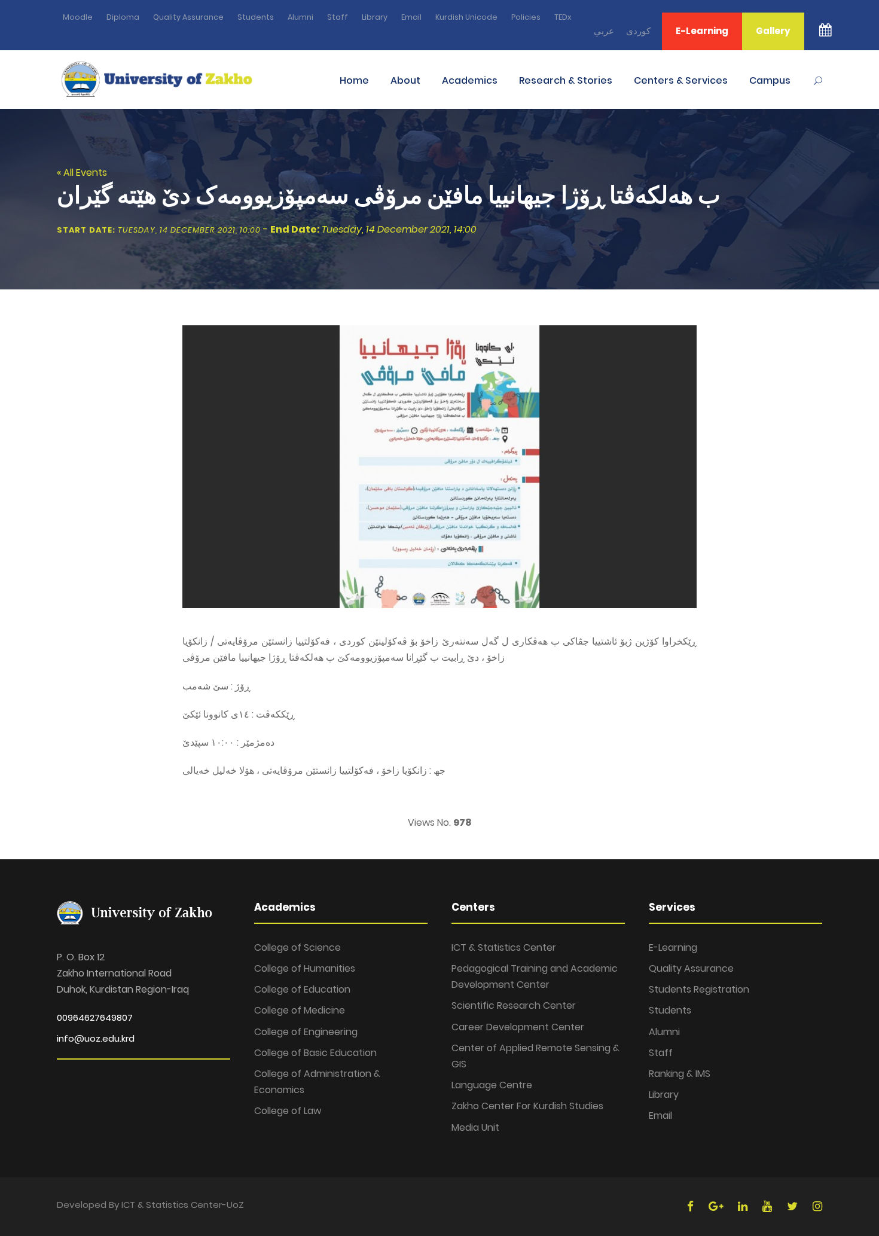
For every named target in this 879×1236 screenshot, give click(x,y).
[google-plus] (717, 1206)
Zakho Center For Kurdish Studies (527, 1106)
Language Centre (491, 1085)
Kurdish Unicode (466, 17)
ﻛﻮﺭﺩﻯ (638, 31)
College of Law (287, 1111)
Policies (526, 17)
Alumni (300, 17)
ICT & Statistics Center (503, 947)
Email (411, 17)
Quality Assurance (188, 17)
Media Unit (475, 1127)
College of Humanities (304, 968)
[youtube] (768, 1206)
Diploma (122, 17)
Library (374, 17)
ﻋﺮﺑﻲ (604, 31)
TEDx (562, 17)
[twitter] (794, 1206)
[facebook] (692, 1206)
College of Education (302, 989)
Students (255, 17)
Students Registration (699, 989)
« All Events (82, 172)
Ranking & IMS (679, 1074)
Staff (337, 17)
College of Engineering (306, 1032)
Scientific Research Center (513, 1005)
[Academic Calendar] (825, 36)
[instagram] (817, 1206)
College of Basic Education (315, 1053)
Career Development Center (517, 1027)
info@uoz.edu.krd (96, 1038)
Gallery (773, 31)
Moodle (78, 17)
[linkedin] (744, 1206)
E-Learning (702, 31)
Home (354, 80)
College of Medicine (299, 1010)
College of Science (297, 947)
